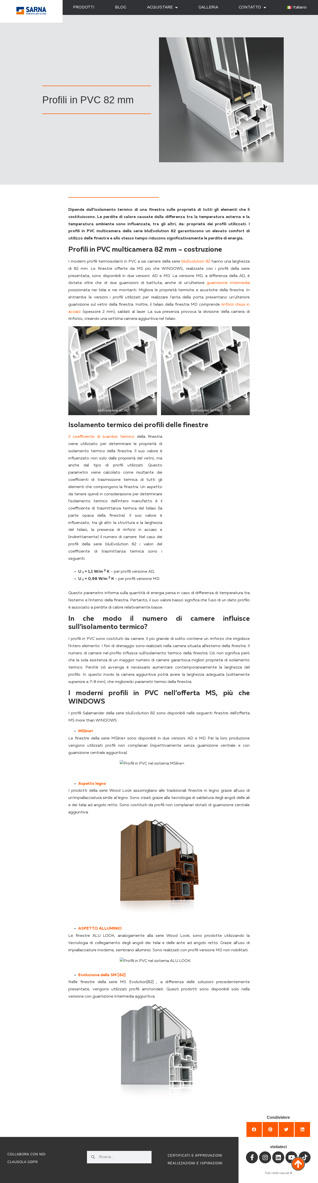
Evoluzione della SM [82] (101, 975)
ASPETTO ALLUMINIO (100, 929)
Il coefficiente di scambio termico (101, 437)
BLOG (120, 7)
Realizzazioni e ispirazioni (195, 1163)
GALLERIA (208, 7)
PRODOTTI (83, 7)
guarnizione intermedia (228, 283)
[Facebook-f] (252, 1157)
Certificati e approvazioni (195, 1155)
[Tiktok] (305, 1157)
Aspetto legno (92, 784)
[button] (254, 1129)
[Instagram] (265, 1157)
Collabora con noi (26, 1154)
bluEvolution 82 (195, 262)
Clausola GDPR (22, 1162)
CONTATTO (250, 7)
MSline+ (85, 731)
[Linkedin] (278, 1157)
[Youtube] (291, 1157)
